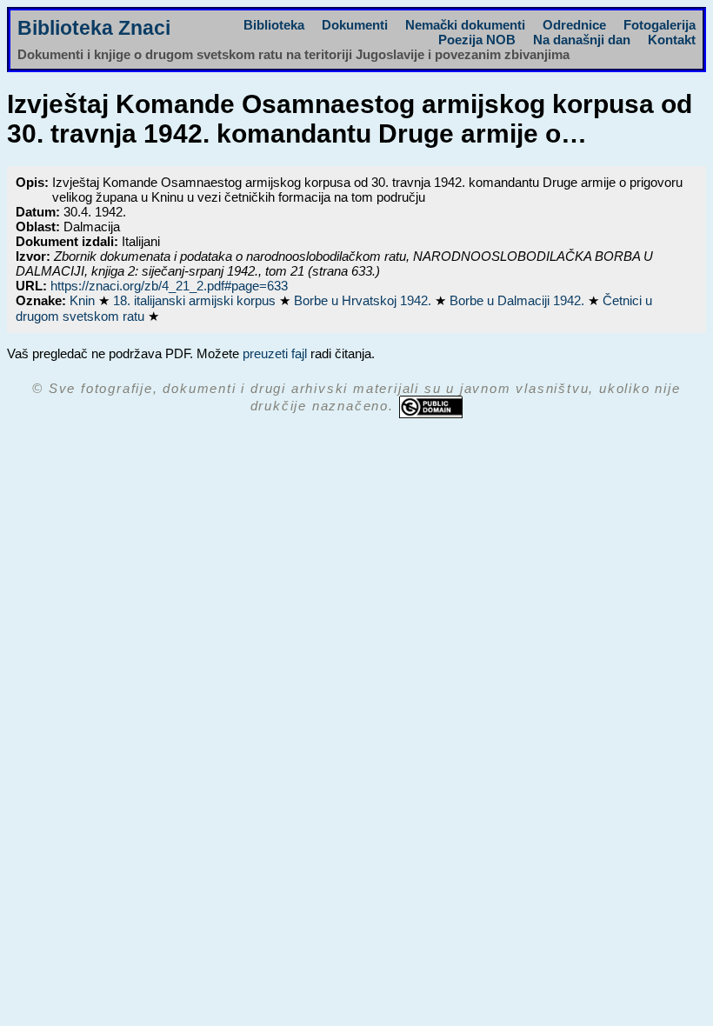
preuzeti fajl (275, 353)
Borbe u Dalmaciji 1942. (519, 300)
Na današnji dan (581, 39)
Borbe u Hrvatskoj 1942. (364, 300)
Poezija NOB (477, 39)
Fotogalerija (659, 24)
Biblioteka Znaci (93, 28)
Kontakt (672, 39)
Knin (84, 300)
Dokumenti (355, 24)
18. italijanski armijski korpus (196, 300)
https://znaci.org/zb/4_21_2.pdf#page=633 (169, 285)
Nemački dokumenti (465, 24)
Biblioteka (273, 24)
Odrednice (574, 24)
